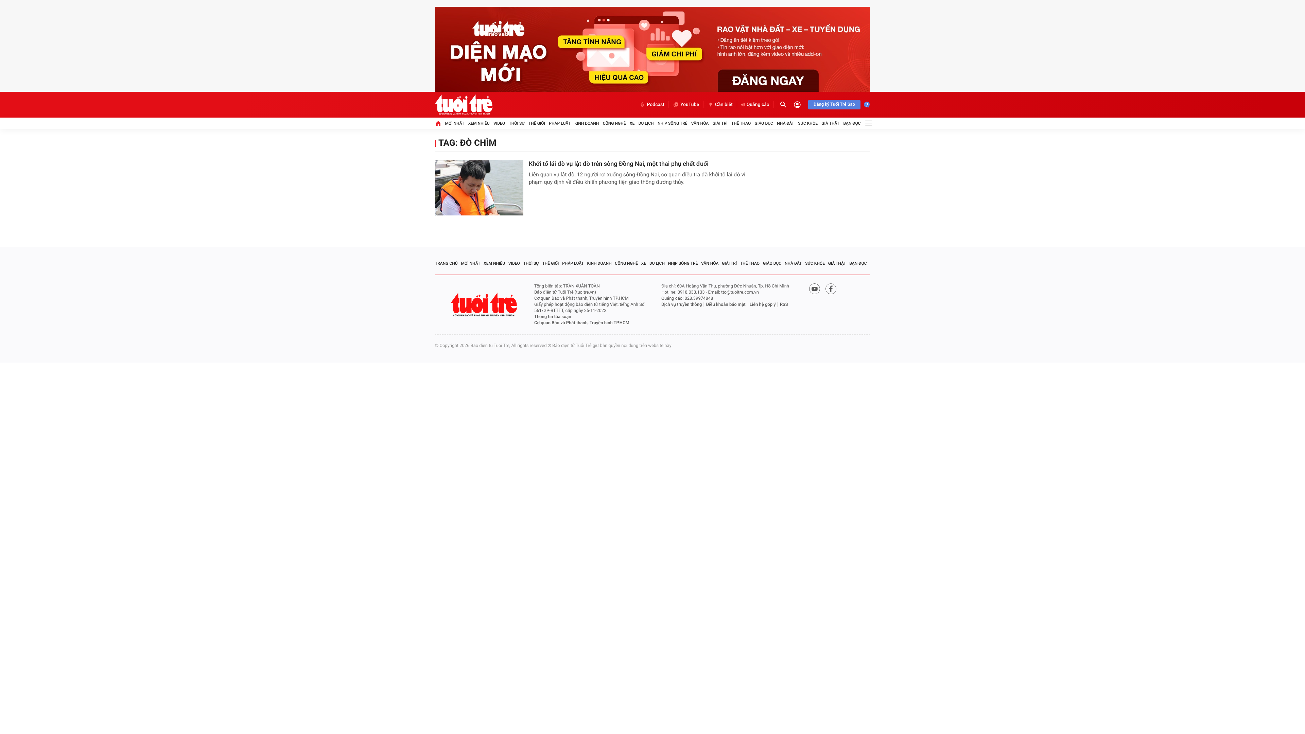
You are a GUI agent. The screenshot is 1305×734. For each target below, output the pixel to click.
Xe (632, 123)
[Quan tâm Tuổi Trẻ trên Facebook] (830, 288)
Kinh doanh (586, 123)
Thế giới (536, 123)
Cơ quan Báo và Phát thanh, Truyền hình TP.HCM (581, 323)
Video (499, 123)
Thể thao (741, 123)
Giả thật (830, 123)
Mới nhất (454, 123)
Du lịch (646, 123)
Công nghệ (614, 123)
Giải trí (720, 123)
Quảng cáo (758, 104)
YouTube (689, 104)
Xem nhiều (479, 123)
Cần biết (724, 104)
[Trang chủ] (438, 123)
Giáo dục (764, 123)
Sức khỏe (808, 123)
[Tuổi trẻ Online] (485, 305)
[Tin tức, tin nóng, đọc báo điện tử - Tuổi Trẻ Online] (463, 104)
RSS (784, 304)
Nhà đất (785, 123)
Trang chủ (446, 263)
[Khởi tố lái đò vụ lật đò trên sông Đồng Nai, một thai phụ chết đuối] (479, 187)
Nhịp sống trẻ (673, 123)
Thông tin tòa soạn (552, 316)
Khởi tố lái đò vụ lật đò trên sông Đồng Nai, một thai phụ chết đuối (619, 164)
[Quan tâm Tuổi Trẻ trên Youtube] (814, 288)
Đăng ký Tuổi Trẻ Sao (834, 104)
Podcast (655, 104)
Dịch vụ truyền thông (681, 304)
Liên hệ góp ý (763, 304)
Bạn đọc (852, 123)
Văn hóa (700, 123)
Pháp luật (560, 123)
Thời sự (516, 123)
